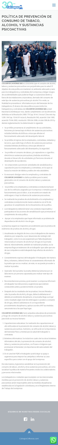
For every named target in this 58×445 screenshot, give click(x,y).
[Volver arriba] (29, 432)
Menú (54, 5)
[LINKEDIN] (32, 419)
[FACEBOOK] (25, 419)
